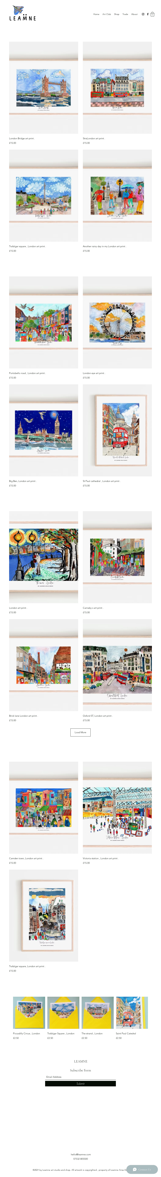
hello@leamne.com (81, 1154)
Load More (80, 732)
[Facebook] (147, 14)
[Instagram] (143, 14)
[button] (152, 14)
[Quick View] (43, 88)
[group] (80, 1018)
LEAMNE (80, 1061)
